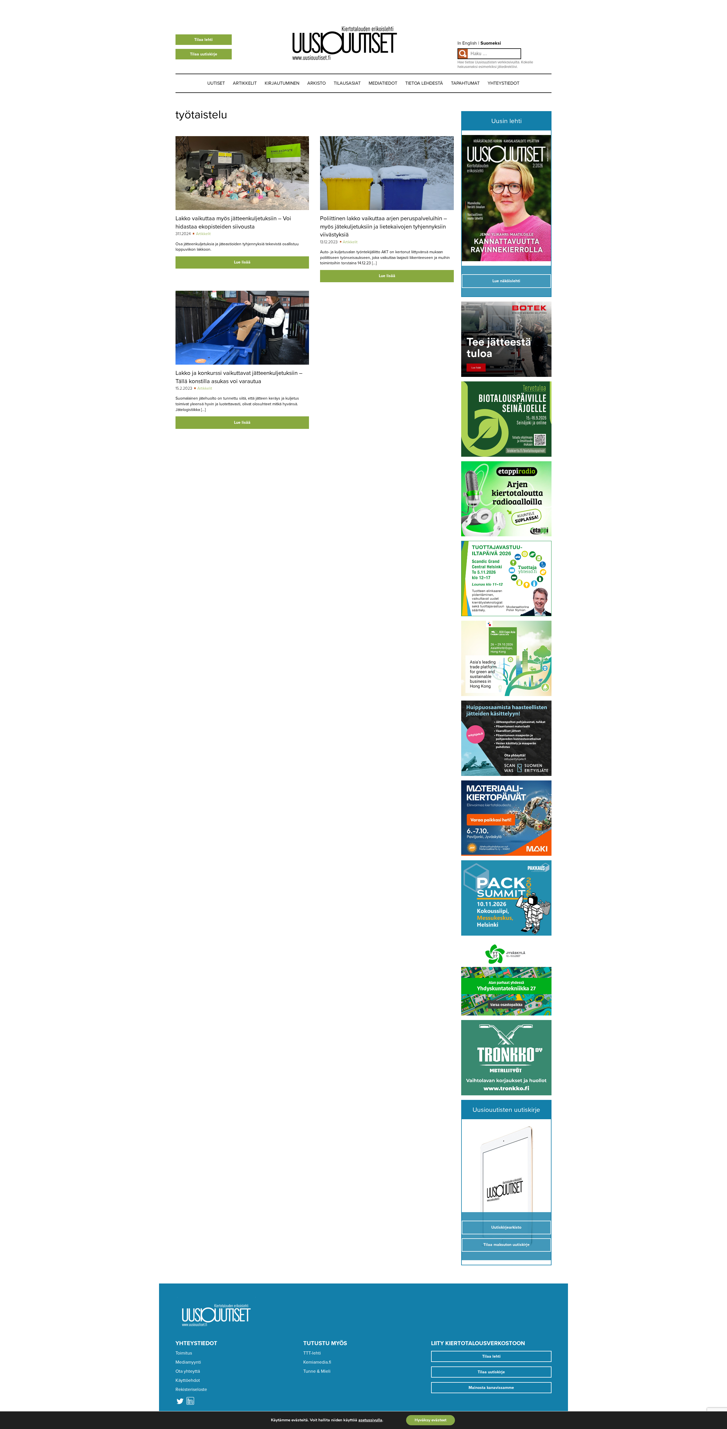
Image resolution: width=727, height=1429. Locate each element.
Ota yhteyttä (188, 1371)
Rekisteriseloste (191, 1389)
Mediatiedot (383, 83)
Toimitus (184, 1353)
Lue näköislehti (506, 281)
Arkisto (316, 83)
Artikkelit (245, 83)
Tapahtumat (465, 83)
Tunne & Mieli (317, 1371)
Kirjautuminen (282, 83)
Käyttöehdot (188, 1380)
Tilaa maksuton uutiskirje (506, 1244)
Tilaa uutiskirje (203, 54)
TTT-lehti (312, 1353)
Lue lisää (242, 262)
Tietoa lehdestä (424, 83)
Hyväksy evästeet (430, 1420)
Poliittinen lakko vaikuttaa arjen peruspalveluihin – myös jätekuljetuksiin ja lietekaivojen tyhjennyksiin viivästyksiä (383, 226)
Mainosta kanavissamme (491, 1387)
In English (467, 43)
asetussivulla (370, 1420)
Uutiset (216, 83)
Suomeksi (491, 43)
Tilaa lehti (203, 39)
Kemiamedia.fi (317, 1362)
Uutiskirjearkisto (506, 1227)
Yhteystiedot (503, 83)
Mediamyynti (188, 1362)
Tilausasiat (347, 83)
